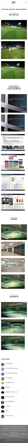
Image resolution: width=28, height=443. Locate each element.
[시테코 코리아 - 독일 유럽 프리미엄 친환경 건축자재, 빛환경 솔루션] (14, 2)
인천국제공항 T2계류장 (11, 373)
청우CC (7, 411)
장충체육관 (14, 219)
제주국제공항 (8, 377)
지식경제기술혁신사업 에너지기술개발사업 (14, 88)
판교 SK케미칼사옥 (10, 401)
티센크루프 (8, 406)
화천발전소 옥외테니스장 (11, 392)
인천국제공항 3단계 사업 (11, 368)
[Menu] (26, 2)
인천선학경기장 (14, 297)
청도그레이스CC (14, 15)
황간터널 (7, 387)
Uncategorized (14, 13)
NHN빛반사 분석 (9, 382)
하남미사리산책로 (9, 396)
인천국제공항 (8, 363)
